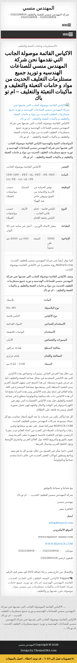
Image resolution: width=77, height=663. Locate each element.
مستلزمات (38, 586)
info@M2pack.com (61, 522)
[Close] (73, 659)
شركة (70, 586)
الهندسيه (48, 582)
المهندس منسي (38, 7)
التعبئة (46, 578)
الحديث (13, 578)
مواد (15, 586)
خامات (12, 582)
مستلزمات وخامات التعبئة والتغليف (36, 45)
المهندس (59, 582)
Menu (65, 25)
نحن (60, 590)
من (29, 586)
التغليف (37, 578)
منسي (22, 586)
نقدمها (53, 590)
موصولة (68, 590)
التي (29, 578)
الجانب (22, 578)
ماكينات (49, 586)
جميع (19, 582)
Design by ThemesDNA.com (38, 650)
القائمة (69, 582)
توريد (26, 582)
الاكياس (55, 578)
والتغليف (41, 590)
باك (36, 582)
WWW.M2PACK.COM (59, 543)
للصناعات (60, 586)
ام (40, 582)
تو (32, 582)
